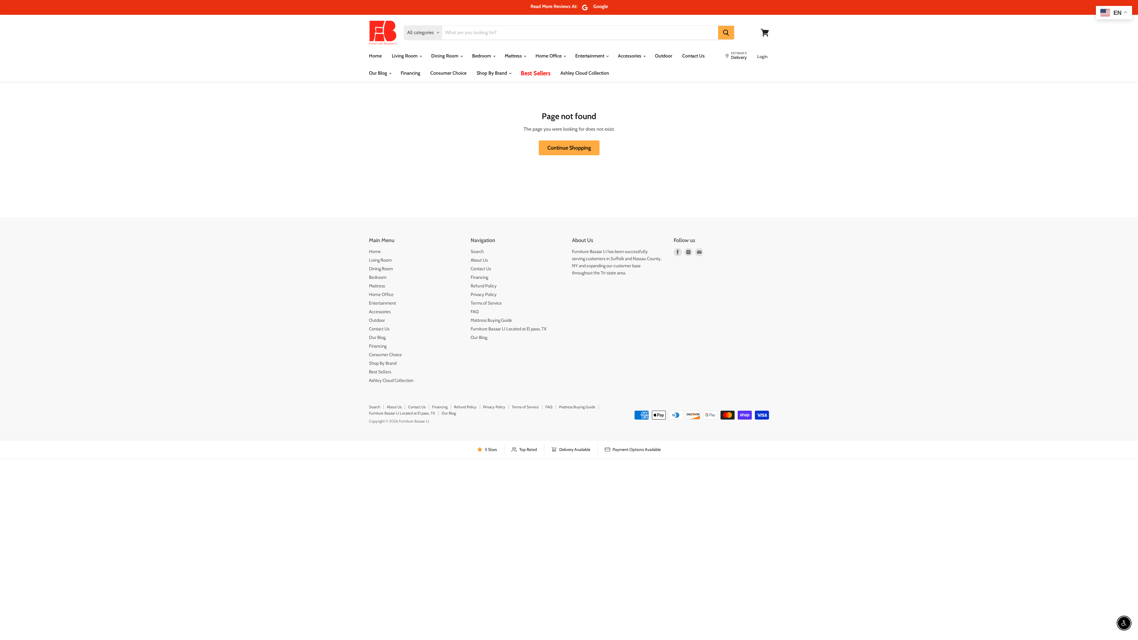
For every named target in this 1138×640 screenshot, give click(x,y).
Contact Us (693, 56)
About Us (479, 260)
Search (477, 251)
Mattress (514, 56)
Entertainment (590, 56)
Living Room (405, 56)
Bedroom (482, 56)
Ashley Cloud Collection (584, 73)
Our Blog (378, 73)
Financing (410, 73)
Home (375, 56)
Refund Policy (484, 286)
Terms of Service (486, 303)
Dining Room (445, 56)
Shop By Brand (492, 73)
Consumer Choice (448, 73)
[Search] (726, 32)
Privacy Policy (484, 294)
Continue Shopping (569, 148)
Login (762, 56)
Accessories (630, 56)
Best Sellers (535, 73)
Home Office (549, 56)
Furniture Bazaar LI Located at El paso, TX (508, 329)
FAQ (475, 311)
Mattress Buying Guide (491, 320)
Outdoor (663, 56)
